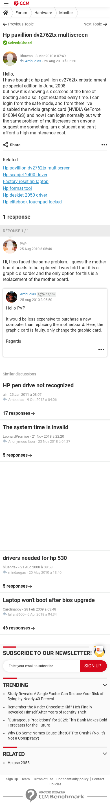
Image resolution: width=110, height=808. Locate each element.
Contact (98, 779)
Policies (55, 784)
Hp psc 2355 (19, 762)
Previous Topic (21, 24)
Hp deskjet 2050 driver (25, 195)
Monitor (66, 12)
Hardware (43, 12)
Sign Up (12, 779)
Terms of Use (43, 779)
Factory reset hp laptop (26, 181)
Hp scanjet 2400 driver (25, 174)
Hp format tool (17, 188)
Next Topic (92, 24)
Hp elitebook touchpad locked (32, 202)
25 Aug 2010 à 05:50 (60, 61)
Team (25, 779)
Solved (13, 43)
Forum (21, 12)
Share (15, 145)
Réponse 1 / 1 (16, 231)
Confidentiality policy (72, 779)
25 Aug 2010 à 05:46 (36, 249)
